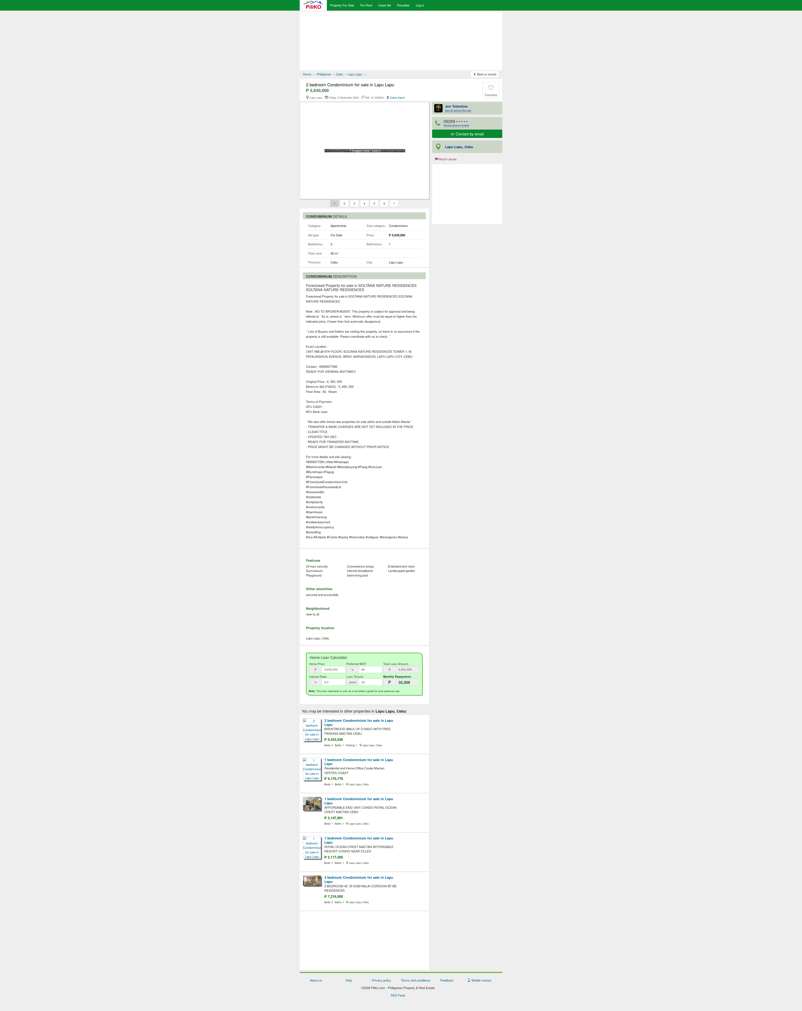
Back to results (486, 74)
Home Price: (317, 664)
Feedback (447, 980)
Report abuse (447, 159)
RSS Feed (398, 995)
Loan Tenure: (355, 677)
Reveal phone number (456, 125)
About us (316, 980)
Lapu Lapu (355, 74)
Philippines (324, 74)
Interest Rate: (318, 677)
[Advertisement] (401, 41)
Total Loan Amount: (396, 664)
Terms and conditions (415, 980)
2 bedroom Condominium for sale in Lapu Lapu (358, 722)
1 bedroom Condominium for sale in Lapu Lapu (358, 761)
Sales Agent (397, 97)
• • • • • (456, 122)
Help (349, 980)
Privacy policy (381, 980)
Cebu (339, 74)
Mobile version (480, 980)
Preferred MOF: (356, 664)
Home (307, 74)
